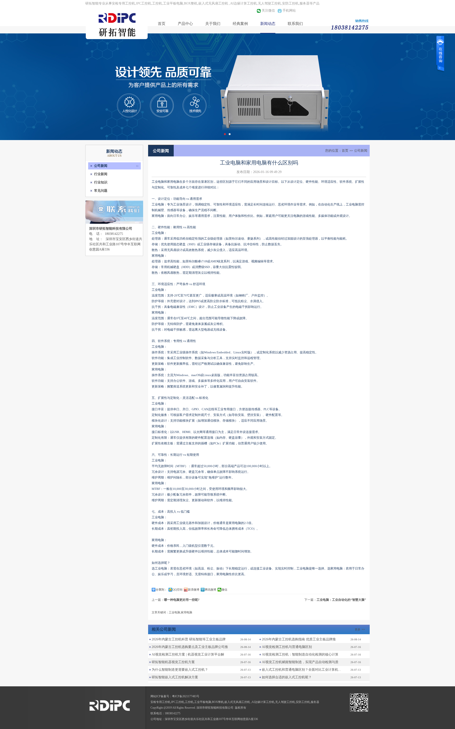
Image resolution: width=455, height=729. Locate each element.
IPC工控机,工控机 (182, 702)
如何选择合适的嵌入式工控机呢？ (287, 677)
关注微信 (268, 10)
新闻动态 (267, 24)
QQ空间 (177, 589)
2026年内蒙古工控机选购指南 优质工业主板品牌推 (299, 639)
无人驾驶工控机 (285, 702)
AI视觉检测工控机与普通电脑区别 (287, 647)
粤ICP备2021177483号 (185, 696)
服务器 (315, 702)
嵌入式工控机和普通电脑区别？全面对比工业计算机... (301, 669)
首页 (161, 24)
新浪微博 (193, 589)
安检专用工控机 (160, 702)
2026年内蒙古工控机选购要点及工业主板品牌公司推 (190, 647)
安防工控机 (303, 702)
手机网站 (289, 10)
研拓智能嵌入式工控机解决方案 (175, 677)
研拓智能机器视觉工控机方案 (173, 662)
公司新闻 (100, 166)
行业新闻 (100, 174)
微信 (224, 589)
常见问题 (100, 190)
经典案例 (240, 24)
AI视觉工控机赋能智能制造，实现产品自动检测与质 (300, 662)
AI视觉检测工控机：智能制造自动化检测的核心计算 (300, 654)
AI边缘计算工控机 (262, 702)
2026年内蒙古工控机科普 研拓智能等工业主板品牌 (189, 639)
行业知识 (100, 182)
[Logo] (117, 39)
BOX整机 (218, 702)
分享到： (161, 589)
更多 (360, 629)
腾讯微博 (210, 589)
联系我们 (295, 24)
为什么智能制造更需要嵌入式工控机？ (180, 669)
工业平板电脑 (202, 702)
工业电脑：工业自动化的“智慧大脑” (341, 599)
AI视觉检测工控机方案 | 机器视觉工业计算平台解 (188, 654)
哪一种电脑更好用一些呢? (182, 599)
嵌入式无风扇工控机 (237, 702)
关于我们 (212, 24)
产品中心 (185, 24)
